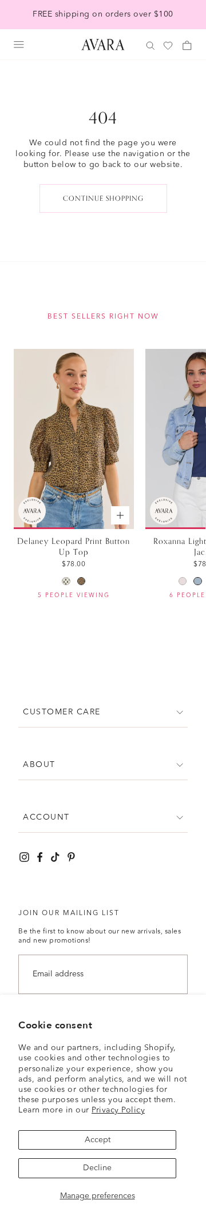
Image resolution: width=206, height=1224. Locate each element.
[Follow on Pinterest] (71, 857)
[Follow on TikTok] (55, 857)
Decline (97, 1168)
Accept (97, 1140)
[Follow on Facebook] (40, 857)
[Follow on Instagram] (24, 857)
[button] (103, 712)
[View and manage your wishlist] (169, 46)
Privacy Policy (118, 1110)
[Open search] (150, 46)
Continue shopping (103, 198)
